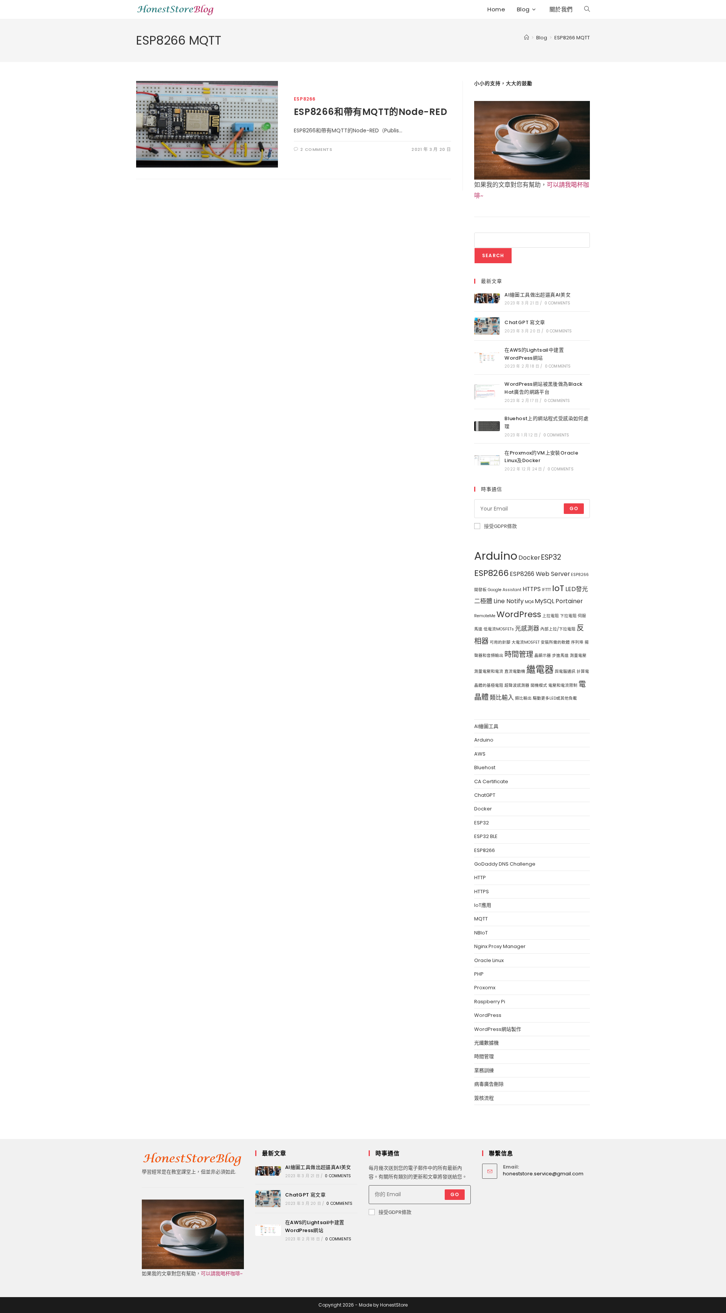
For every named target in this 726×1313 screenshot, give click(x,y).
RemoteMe (484, 616)
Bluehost (484, 767)
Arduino (495, 555)
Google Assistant (504, 590)
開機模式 (539, 685)
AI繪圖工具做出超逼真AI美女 (537, 294)
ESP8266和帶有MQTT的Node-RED (370, 112)
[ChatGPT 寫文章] (487, 325)
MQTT (481, 918)
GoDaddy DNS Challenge (504, 864)
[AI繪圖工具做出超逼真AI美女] (487, 298)
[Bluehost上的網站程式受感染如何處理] (487, 426)
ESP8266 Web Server (540, 574)
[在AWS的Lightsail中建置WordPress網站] (487, 357)
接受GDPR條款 (500, 526)
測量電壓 (578, 655)
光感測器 (527, 628)
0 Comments (557, 303)
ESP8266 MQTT (572, 37)
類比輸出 (523, 698)
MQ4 (529, 602)
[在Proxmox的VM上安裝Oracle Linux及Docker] (487, 460)
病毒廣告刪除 (489, 1084)
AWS (480, 753)
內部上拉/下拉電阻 (558, 629)
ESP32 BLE (486, 836)
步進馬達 (560, 655)
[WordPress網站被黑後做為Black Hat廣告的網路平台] (487, 392)
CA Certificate (491, 781)
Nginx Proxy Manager (500, 946)
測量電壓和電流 (488, 671)
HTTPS (532, 589)
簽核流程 (484, 1098)
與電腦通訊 (565, 671)
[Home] (526, 37)
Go (573, 508)
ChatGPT (484, 795)
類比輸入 (502, 697)
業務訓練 (484, 1070)
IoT (558, 588)
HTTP (480, 877)
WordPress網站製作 (497, 1029)
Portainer (569, 601)
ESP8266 (305, 99)
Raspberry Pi (489, 1001)
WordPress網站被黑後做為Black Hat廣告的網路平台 (543, 388)
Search (493, 255)
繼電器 (540, 669)
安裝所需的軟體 (555, 642)
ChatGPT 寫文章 (524, 322)
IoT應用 (482, 905)
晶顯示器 (542, 655)
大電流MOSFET (526, 642)
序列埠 (577, 642)
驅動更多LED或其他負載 (555, 698)
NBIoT (481, 932)
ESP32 (551, 557)
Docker (529, 557)
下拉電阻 (568, 616)
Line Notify (508, 601)
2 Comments (316, 149)
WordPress (518, 614)
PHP (479, 974)
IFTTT (546, 590)
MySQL (544, 601)
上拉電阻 (550, 616)
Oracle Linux (489, 960)
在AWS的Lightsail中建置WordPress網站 (534, 354)
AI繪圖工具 (486, 726)
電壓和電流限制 (562, 685)
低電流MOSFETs (499, 629)
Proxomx (484, 987)
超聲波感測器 (516, 685)
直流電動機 (514, 671)
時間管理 (518, 654)
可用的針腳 (500, 642)
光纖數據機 (486, 1042)
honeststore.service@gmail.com (543, 1173)
